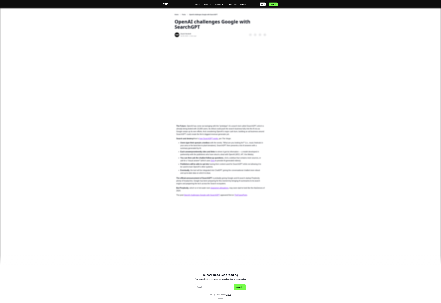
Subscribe (239, 287)
